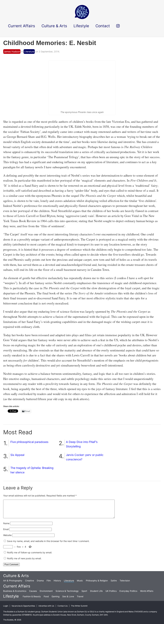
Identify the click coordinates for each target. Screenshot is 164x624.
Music (80, 580)
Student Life (96, 591)
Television (125, 580)
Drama (40, 580)
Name (6, 523)
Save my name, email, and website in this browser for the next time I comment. (48, 541)
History (57, 580)
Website (7, 535)
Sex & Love (68, 596)
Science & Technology (67, 591)
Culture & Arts (16, 575)
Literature (29, 51)
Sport (84, 591)
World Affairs (146, 591)
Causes (33, 591)
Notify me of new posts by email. (24, 558)
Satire (114, 580)
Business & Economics (14, 591)
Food (46, 596)
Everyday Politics (128, 591)
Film (49, 580)
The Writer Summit (79, 606)
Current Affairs (16, 586)
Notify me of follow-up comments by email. (29, 552)
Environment (46, 591)
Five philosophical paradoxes (29, 442)
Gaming (55, 596)
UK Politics (111, 591)
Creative (29, 580)
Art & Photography (12, 580)
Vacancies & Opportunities (23, 606)
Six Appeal (17, 455)
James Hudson (12, 51)
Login (5, 606)
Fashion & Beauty (32, 596)
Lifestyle (11, 596)
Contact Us (62, 606)
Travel (80, 596)
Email (6, 529)
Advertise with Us (46, 606)
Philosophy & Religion (97, 580)
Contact (102, 26)
